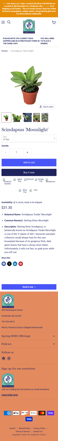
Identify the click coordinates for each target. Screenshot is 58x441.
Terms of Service (23, 431)
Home (4, 51)
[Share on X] (9, 264)
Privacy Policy (39, 428)
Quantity (5, 146)
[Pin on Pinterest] (20, 264)
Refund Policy (24, 428)
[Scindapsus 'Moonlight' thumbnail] (6, 117)
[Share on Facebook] (3, 264)
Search (12, 428)
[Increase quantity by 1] (27, 152)
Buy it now (29, 172)
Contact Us (37, 431)
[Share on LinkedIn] (15, 264)
